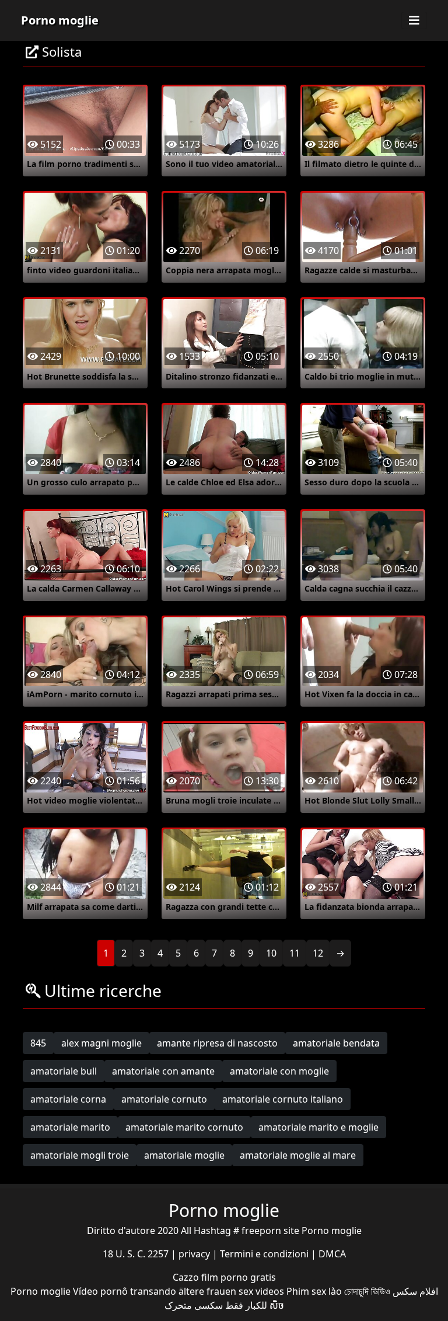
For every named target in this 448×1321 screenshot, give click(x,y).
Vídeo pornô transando (124, 1291)
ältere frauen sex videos (231, 1291)
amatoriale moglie (184, 1155)
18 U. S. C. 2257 (137, 1253)
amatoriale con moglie (279, 1071)
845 (38, 1043)
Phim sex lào (314, 1291)
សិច (277, 1305)
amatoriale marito (70, 1127)
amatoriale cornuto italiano (282, 1099)
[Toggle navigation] (414, 20)
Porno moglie (60, 20)
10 (271, 953)
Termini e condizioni (265, 1253)
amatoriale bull (63, 1071)
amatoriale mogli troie (79, 1155)
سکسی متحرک (193, 1305)
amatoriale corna (68, 1099)
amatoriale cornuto (164, 1099)
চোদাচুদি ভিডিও (367, 1291)
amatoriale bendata (336, 1043)
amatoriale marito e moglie (318, 1127)
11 (294, 953)
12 (318, 953)
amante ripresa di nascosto (217, 1043)
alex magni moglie (101, 1043)
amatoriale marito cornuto (184, 1127)
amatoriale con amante (163, 1071)
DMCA (332, 1253)
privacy (195, 1253)
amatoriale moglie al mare (298, 1155)
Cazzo (187, 1277)
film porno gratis (238, 1277)
